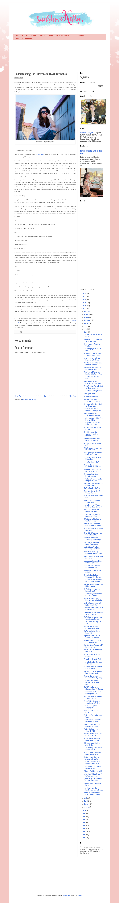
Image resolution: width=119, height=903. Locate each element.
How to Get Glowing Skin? (91, 462)
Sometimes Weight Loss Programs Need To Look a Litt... (93, 599)
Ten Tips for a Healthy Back (92, 488)
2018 (84, 817)
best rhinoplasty (39, 154)
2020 (84, 811)
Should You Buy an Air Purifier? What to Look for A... (93, 668)
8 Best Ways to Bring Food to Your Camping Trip (92, 520)
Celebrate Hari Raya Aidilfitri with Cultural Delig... (92, 767)
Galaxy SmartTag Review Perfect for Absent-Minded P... (93, 387)
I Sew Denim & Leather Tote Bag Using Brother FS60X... (93, 480)
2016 (84, 823)
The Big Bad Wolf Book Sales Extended (92, 655)
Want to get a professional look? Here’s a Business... (93, 646)
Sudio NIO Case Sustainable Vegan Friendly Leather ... (92, 567)
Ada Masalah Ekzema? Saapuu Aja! (92, 444)
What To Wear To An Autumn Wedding (92, 345)
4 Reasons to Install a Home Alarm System (92, 744)
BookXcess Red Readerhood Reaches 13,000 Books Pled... (93, 373)
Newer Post (18, 396)
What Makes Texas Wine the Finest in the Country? (92, 511)
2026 (84, 294)
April (85, 798)
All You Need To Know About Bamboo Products (92, 590)
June (85, 329)
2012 (84, 834)
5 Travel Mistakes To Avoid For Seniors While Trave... (92, 368)
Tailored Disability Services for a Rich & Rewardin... (93, 585)
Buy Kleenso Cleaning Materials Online (93, 716)
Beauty (34, 35)
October (86, 317)
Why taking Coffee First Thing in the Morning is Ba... (93, 405)
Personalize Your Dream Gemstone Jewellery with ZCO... (93, 410)
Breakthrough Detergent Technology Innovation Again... (93, 539)
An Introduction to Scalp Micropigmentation (91, 475)
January (86, 807)
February (87, 804)
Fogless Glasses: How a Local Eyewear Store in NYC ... (92, 725)
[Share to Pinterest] (22, 78)
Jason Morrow (66, 895)
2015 (84, 826)
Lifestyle (25, 35)
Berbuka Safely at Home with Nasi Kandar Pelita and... (92, 721)
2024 (84, 300)
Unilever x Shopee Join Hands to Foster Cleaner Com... (93, 515)
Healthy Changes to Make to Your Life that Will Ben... (93, 419)
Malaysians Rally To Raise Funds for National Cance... (93, 340)
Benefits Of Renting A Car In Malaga (92, 711)
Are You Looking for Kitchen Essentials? (92, 632)
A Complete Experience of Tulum (93, 396)
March (86, 801)
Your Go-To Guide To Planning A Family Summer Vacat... (93, 672)
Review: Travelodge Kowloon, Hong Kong (91, 151)
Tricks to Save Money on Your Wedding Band (92, 501)
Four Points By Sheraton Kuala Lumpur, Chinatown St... (92, 543)
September (87, 320)
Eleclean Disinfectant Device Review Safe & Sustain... (92, 439)
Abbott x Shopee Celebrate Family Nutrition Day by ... (93, 449)
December (87, 311)
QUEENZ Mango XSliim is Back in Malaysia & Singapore (93, 780)
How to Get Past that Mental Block (92, 378)
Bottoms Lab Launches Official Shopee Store (92, 458)
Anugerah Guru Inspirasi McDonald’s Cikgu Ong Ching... (93, 677)
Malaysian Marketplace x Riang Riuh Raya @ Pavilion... (93, 562)
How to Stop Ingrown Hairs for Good (92, 350)
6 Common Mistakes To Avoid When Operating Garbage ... (92, 354)
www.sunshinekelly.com (86, 133)
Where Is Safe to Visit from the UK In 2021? (93, 651)
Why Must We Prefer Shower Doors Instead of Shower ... (92, 739)
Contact (81, 35)
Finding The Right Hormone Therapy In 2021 (92, 730)
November (87, 314)
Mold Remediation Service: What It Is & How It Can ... (93, 609)
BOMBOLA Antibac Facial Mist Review (92, 784)
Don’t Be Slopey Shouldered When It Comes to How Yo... (93, 595)
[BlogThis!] (17, 78)
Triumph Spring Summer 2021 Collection (92, 571)
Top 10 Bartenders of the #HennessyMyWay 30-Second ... (93, 688)
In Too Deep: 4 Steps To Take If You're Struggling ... (93, 775)
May (85, 332)
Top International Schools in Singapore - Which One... (92, 637)
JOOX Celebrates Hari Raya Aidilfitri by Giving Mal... (91, 758)
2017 (84, 820)
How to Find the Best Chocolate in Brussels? (93, 663)
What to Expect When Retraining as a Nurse (93, 529)
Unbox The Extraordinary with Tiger (92, 623)
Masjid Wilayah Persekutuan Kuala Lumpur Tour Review (92, 548)
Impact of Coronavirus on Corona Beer (93, 497)
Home (17, 35)
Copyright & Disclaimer (23, 38)
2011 (84, 838)
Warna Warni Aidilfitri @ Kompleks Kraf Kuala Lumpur (93, 553)
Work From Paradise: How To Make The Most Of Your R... (92, 794)
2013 (84, 832)
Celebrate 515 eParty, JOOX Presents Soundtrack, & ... (92, 763)
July (85, 326)
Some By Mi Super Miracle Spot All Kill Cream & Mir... (93, 453)
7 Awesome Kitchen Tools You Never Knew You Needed (92, 470)
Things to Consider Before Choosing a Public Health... (92, 576)
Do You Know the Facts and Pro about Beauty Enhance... (93, 618)
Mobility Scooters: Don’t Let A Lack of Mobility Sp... (92, 604)
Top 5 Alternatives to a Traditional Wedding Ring (92, 414)
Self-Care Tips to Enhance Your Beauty (93, 336)
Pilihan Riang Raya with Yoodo (92, 659)
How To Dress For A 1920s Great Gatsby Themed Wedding (93, 581)
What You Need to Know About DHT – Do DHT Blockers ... (92, 753)
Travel (50, 35)
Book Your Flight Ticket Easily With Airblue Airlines (92, 641)
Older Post (72, 396)
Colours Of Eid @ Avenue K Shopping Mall (91, 707)
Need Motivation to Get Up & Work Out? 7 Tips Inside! (92, 400)
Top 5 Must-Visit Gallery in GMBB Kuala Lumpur (93, 557)
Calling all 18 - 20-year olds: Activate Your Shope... (92, 424)
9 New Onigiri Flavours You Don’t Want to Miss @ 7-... (93, 534)
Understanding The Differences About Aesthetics (93, 749)
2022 (84, 306)
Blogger (80, 895)
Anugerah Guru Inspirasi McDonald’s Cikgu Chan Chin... (93, 627)
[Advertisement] (59, 56)
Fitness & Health (62, 35)
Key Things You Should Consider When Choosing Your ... (93, 697)
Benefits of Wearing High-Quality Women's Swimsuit (93, 492)
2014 (84, 829)
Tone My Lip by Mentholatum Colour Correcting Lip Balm (92, 525)
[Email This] (15, 78)
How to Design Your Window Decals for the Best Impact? (93, 506)
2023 (84, 303)
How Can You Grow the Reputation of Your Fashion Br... (93, 789)
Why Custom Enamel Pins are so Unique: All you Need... (93, 364)
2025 (84, 297)
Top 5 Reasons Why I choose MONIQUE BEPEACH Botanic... (93, 382)
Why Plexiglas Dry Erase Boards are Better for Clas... (93, 735)
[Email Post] (20, 332)
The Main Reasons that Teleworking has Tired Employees (91, 434)
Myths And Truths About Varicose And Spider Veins (93, 484)
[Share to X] (19, 78)
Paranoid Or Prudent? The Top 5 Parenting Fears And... (93, 693)
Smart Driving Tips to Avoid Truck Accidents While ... (92, 702)
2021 (84, 309)
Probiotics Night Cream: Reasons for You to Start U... (93, 613)
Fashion (42, 35)
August (86, 323)
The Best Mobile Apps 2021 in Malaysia (92, 428)
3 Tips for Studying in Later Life (93, 771)
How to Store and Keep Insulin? (93, 391)
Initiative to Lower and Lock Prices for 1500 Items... (92, 359)
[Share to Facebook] (21, 78)
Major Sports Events (89, 394)
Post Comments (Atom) (29, 399)
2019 (84, 814)
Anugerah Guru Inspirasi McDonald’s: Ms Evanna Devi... (93, 466)
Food (73, 35)
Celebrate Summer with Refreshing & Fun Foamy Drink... (91, 682)
